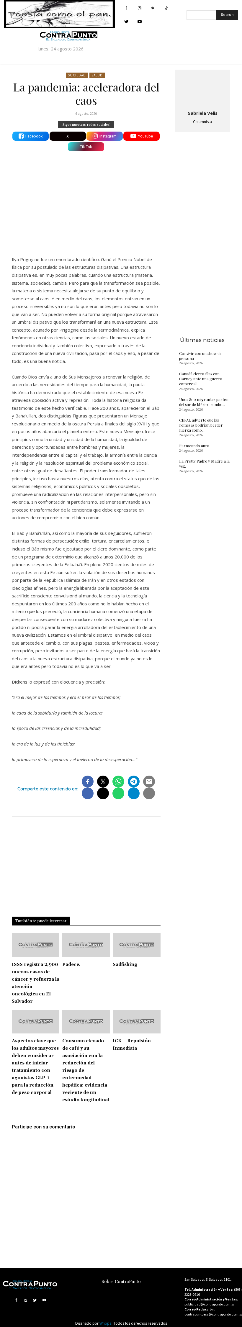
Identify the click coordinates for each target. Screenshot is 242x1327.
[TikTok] (166, 8)
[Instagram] (139, 8)
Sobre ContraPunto (121, 1282)
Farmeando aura (194, 445)
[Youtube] (139, 22)
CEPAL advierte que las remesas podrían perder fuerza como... (201, 424)
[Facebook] (126, 8)
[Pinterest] (153, 8)
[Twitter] (126, 22)
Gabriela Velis (202, 113)
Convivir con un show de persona (200, 356)
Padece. (71, 964)
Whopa (105, 1323)
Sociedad (77, 75)
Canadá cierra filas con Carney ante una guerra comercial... (200, 378)
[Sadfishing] (136, 945)
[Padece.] (86, 945)
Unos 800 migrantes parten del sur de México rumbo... (203, 402)
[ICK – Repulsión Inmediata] (136, 1022)
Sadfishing (125, 964)
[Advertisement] (86, 200)
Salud (97, 75)
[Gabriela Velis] (202, 89)
